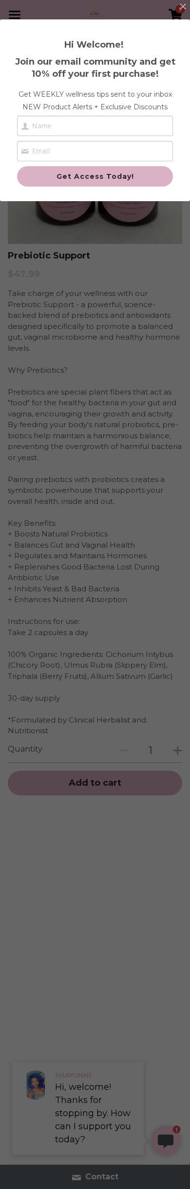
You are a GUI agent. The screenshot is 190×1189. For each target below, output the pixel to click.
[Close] (182, 7)
